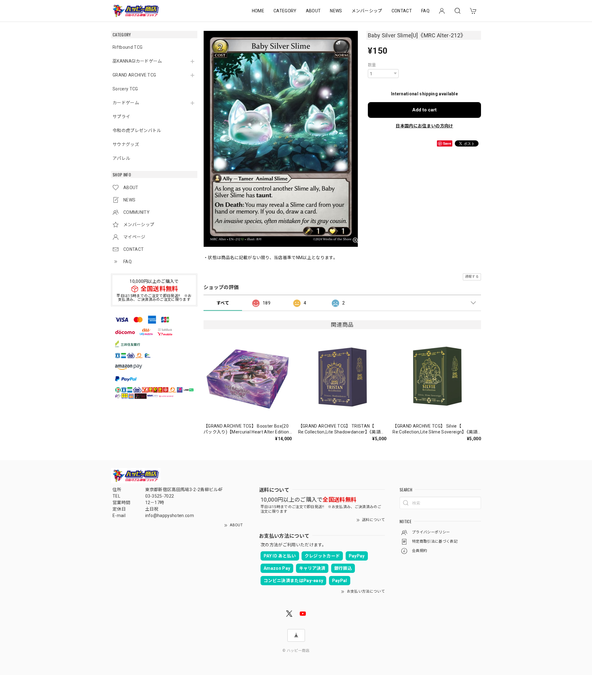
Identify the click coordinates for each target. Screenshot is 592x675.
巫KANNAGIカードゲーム (137, 61)
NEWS (336, 10)
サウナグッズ (126, 144)
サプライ (121, 116)
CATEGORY (285, 10)
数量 (372, 65)
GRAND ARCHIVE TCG (134, 74)
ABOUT (313, 10)
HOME (258, 10)
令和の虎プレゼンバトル (137, 130)
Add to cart (424, 110)
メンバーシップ (367, 10)
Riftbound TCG (127, 47)
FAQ (425, 10)
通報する (472, 277)
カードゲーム (126, 102)
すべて (222, 302)
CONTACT (402, 10)
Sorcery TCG (125, 88)
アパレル (121, 158)
